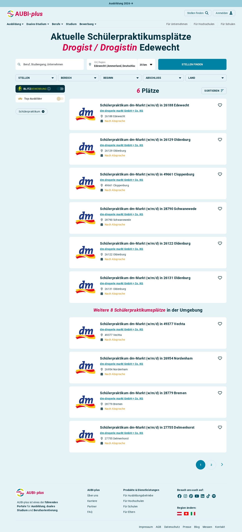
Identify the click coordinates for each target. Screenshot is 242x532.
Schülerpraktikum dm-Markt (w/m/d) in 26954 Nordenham (146, 358)
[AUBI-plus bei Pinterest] (191, 496)
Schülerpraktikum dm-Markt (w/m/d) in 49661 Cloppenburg (147, 174)
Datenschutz (172, 526)
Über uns (92, 495)
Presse (187, 526)
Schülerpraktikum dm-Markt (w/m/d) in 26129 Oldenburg (145, 140)
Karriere (92, 500)
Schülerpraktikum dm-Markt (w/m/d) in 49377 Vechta (142, 324)
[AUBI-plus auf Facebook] (179, 496)
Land (191, 77)
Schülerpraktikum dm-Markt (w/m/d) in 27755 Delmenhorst (147, 427)
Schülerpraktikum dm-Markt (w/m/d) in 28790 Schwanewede (148, 209)
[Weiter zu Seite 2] (221, 464)
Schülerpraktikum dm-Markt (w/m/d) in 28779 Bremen (143, 393)
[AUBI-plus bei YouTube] (196, 496)
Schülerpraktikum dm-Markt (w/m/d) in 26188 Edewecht (144, 105)
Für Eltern (129, 511)
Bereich (66, 77)
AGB (158, 526)
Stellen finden (192, 64)
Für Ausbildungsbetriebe (138, 495)
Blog (197, 526)
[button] (15, 24)
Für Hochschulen (133, 500)
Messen (207, 526)
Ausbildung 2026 (120, 3)
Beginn (108, 77)
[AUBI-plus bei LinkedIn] (202, 496)
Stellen (24, 77)
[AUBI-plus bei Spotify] (214, 496)
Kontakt (220, 526)
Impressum (146, 526)
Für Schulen (130, 506)
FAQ (89, 511)
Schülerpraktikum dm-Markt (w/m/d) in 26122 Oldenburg (145, 243)
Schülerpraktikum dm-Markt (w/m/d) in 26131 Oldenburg (145, 278)
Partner (92, 506)
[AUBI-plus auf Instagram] (185, 496)
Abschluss (153, 77)
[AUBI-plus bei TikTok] (208, 496)
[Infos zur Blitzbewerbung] (49, 88)
